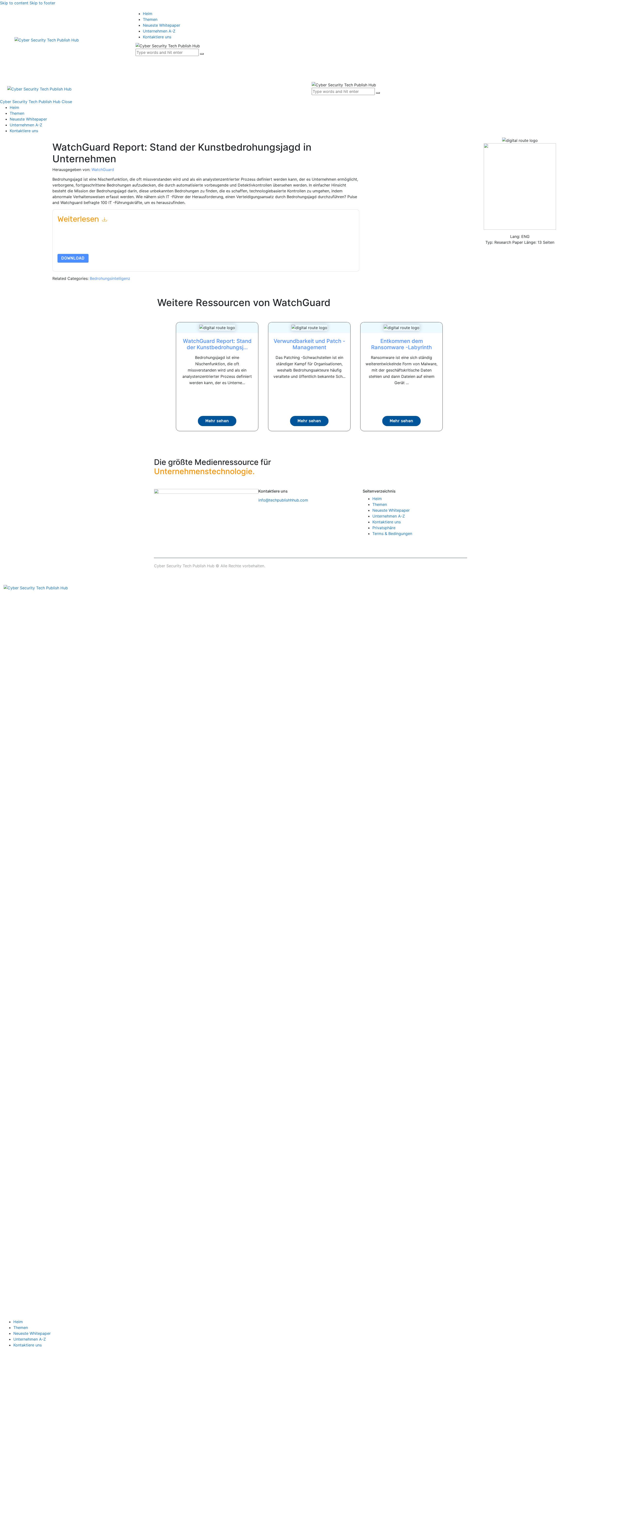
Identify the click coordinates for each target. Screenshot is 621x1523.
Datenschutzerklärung (272, 242)
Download (73, 258)
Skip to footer (42, 2)
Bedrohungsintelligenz (110, 278)
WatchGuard (102, 169)
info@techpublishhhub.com (283, 500)
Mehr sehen (217, 421)
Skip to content (14, 2)
